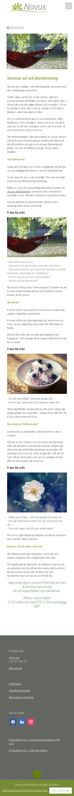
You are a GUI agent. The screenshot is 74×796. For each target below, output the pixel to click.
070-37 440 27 (18, 661)
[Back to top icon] (37, 774)
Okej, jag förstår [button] (60, 790)
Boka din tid (15, 668)
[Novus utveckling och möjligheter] (28, 7)
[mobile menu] (68, 6)
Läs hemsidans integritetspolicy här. (25, 790)
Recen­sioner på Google (21, 697)
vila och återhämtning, (19, 191)
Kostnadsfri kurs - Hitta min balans (28, 750)
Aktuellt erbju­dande (19, 690)
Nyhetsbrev (15, 683)
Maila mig (14, 657)
